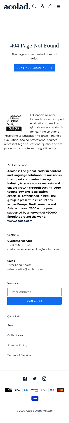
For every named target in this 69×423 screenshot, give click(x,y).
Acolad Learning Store (39, 410)
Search (12, 325)
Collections (15, 335)
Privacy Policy (17, 345)
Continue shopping (32, 67)
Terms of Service (19, 355)
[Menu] (58, 6)
